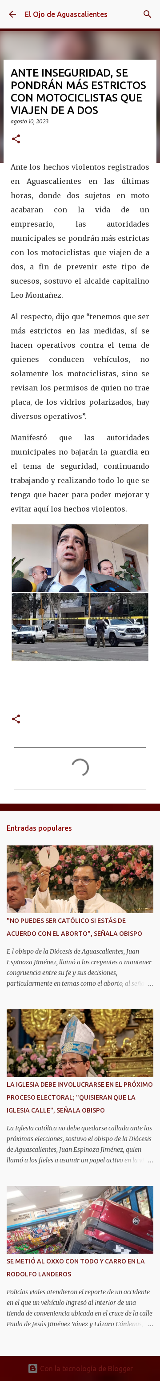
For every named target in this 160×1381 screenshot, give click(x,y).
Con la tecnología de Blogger (85, 1369)
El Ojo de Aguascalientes (66, 14)
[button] (16, 140)
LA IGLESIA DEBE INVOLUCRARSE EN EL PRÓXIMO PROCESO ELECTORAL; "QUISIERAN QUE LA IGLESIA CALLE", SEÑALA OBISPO (80, 1097)
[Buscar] (147, 14)
